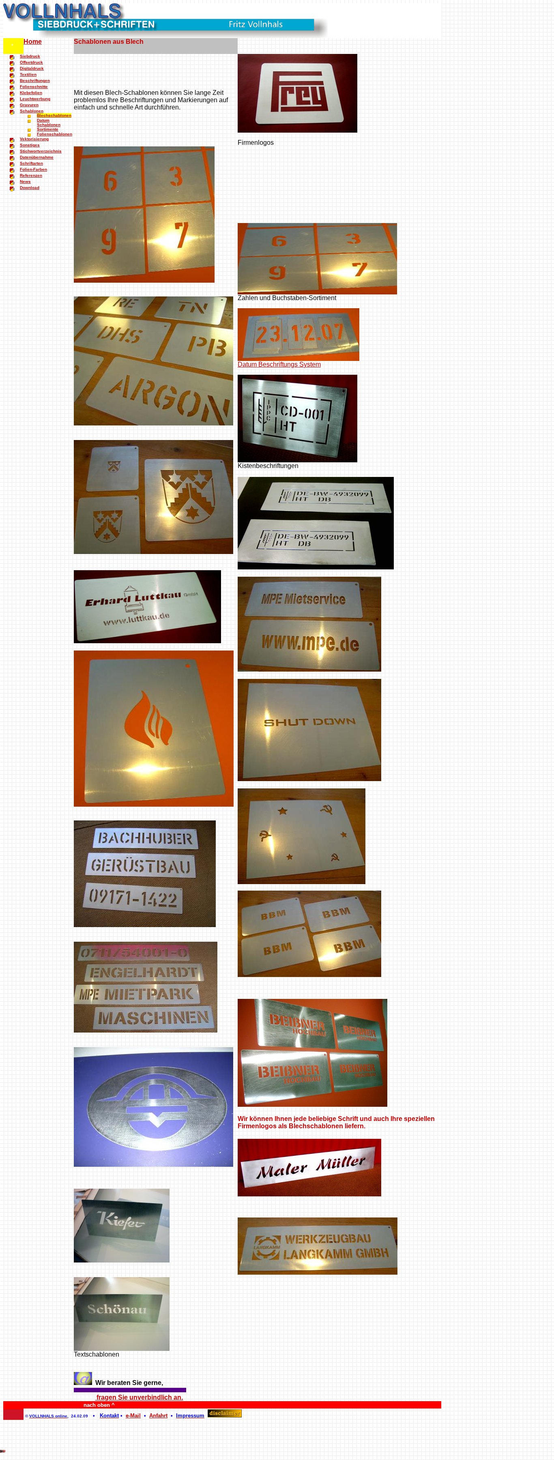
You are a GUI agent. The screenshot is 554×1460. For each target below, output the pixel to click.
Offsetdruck (31, 62)
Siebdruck (30, 56)
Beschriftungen (35, 80)
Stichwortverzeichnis (41, 151)
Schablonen (31, 111)
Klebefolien (31, 92)
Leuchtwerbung (35, 99)
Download (29, 187)
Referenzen (31, 175)
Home (33, 41)
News (25, 181)
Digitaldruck (32, 68)
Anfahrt (158, 1416)
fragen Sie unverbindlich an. (139, 1397)
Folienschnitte (34, 86)
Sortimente (47, 129)
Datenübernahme (37, 157)
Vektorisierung (34, 139)
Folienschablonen (54, 134)
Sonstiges (30, 145)
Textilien (28, 74)
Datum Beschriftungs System (279, 364)
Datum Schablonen (48, 122)
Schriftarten (31, 163)
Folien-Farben (33, 169)
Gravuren (29, 105)
